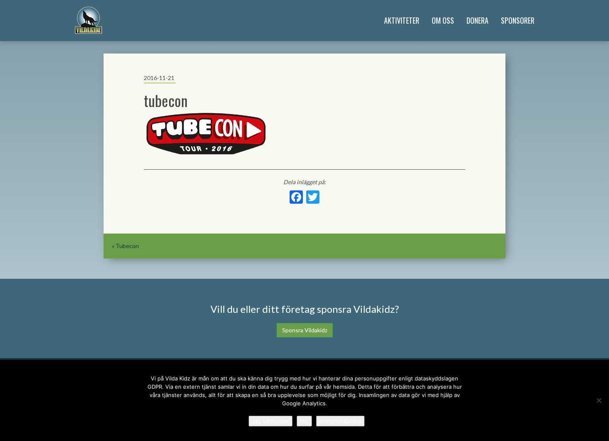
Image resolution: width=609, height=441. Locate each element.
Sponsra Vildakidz (304, 330)
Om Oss (443, 20)
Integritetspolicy (340, 421)
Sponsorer (517, 20)
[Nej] (598, 400)
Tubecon (127, 245)
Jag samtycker (270, 421)
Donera (477, 20)
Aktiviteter (401, 20)
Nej (304, 421)
